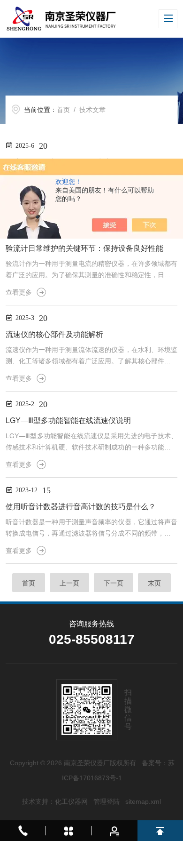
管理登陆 (106, 801)
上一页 (69, 583)
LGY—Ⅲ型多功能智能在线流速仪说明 (68, 420)
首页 (63, 109)
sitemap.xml (143, 801)
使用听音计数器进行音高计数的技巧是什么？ (81, 507)
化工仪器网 (71, 801)
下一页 (113, 583)
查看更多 (19, 292)
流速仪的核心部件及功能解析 (54, 334)
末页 (154, 583)
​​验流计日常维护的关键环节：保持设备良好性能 (84, 248)
